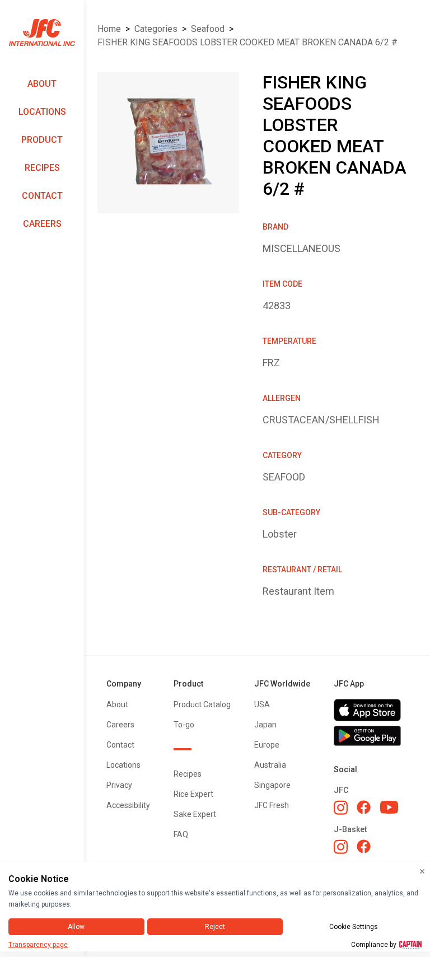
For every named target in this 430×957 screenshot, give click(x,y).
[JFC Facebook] (364, 807)
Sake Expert (195, 814)
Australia (270, 764)
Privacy (119, 785)
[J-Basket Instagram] (341, 846)
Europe (266, 744)
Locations (42, 111)
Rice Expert (193, 794)
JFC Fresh (271, 805)
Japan (265, 724)
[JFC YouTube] (389, 807)
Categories (155, 29)
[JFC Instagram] (341, 807)
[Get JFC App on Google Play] (371, 736)
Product (42, 139)
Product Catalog (202, 704)
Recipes (42, 167)
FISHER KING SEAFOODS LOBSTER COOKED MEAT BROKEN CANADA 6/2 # (247, 42)
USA (262, 704)
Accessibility (128, 805)
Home (109, 29)
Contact (42, 195)
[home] (42, 33)
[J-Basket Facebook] (364, 846)
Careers (42, 223)
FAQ (181, 834)
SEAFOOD (208, 29)
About (42, 83)
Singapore (272, 785)
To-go (184, 724)
